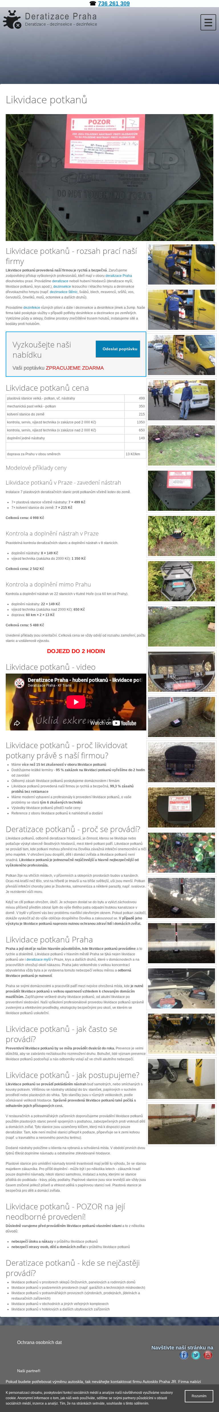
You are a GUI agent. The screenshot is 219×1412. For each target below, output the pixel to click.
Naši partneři (28, 1370)
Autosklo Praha (156, 1381)
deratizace (60, 281)
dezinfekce (32, 308)
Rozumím (199, 1396)
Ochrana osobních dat (39, 1342)
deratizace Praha (119, 276)
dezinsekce (62, 287)
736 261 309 (114, 3)
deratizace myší (39, 960)
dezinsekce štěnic (64, 292)
